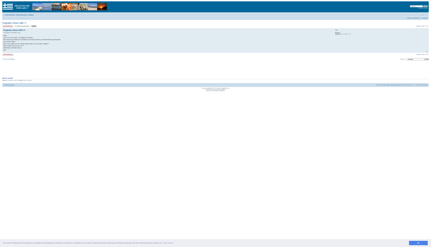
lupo (8, 32)
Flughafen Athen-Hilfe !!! (14, 23)
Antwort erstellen (6, 25)
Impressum (209, 90)
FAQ (409, 18)
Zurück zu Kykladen (9, 59)
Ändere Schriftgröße (426, 14)
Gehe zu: (403, 59)
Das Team (379, 85)
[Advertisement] (215, 70)
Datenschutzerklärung (218, 90)
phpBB (210, 88)
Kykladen (31, 15)
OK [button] (418, 243)
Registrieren (416, 18)
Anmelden (425, 18)
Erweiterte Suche (423, 8)
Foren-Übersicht (10, 15)
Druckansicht (422, 14)
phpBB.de (223, 89)
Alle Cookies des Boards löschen (392, 85)
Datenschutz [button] (168, 243)
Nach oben (427, 51)
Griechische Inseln (21, 15)
